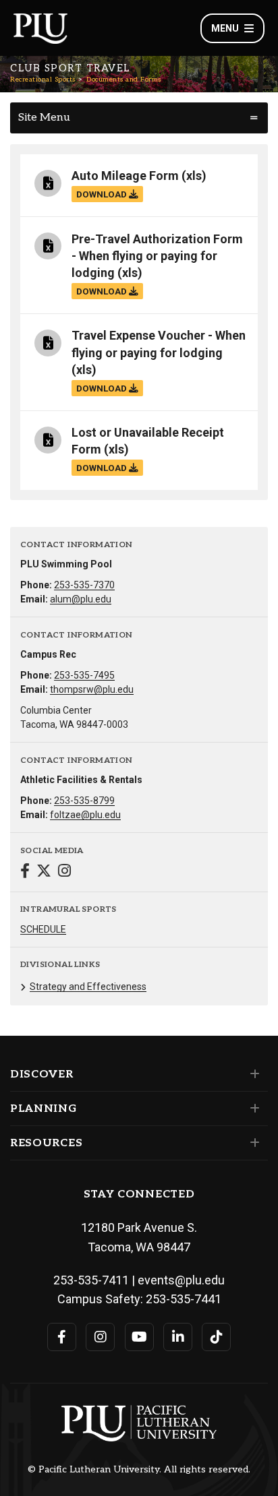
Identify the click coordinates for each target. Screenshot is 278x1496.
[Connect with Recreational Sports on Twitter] (43, 872)
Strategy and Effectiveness (88, 986)
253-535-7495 (84, 675)
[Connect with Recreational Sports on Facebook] (25, 872)
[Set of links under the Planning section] (252, 1108)
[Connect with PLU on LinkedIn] (177, 1337)
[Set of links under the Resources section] (252, 1143)
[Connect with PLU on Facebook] (61, 1337)
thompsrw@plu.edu (92, 689)
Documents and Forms (123, 79)
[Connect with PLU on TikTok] (216, 1337)
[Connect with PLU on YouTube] (139, 1337)
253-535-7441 (183, 1299)
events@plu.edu (181, 1280)
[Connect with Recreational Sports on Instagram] (64, 872)
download (102, 194)
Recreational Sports (43, 79)
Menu (225, 28)
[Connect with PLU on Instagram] (100, 1337)
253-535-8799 (84, 800)
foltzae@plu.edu (85, 814)
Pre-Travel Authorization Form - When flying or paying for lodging (157, 256)
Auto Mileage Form (125, 175)
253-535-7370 (84, 585)
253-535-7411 (91, 1280)
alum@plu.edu (80, 599)
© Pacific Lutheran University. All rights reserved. (139, 1469)
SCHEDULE (43, 929)
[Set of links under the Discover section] (252, 1074)
